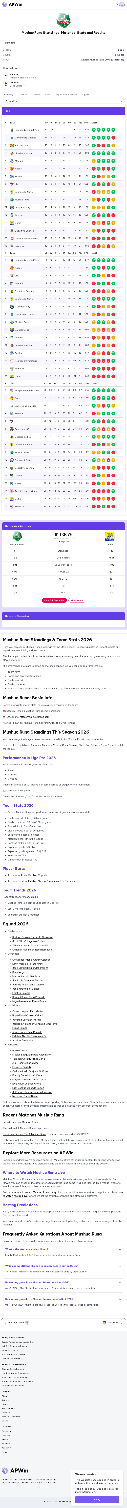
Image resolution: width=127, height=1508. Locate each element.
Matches (23, 94)
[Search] (117, 4)
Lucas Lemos (19, 1027)
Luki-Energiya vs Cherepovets (16, 1373)
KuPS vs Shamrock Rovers (14, 1346)
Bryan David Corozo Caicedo (28, 1015)
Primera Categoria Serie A (58, 1271)
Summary (8, 94)
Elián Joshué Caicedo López (28, 1087)
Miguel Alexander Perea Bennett (30, 1001)
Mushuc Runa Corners (65, 745)
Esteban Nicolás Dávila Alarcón (45, 881)
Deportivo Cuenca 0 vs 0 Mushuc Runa (24, 1134)
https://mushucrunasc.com (34, 716)
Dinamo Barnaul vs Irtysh (13, 1369)
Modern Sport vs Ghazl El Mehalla (17, 1381)
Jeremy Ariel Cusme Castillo (28, 984)
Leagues (6, 1435)
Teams (5, 1439)
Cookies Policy (105, 1488)
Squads (85, 94)
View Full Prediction (54, 600)
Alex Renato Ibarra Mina (25, 1062)
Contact (5, 1404)
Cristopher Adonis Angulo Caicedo (31, 959)
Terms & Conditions (11, 1417)
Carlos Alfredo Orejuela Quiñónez (31, 1071)
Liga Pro (65, 542)
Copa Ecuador (79, 1271)
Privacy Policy (8, 1408)
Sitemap (6, 1421)
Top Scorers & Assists (66, 94)
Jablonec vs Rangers (12, 1358)
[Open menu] (122, 4)
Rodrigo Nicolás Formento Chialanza (32, 937)
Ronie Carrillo (28, 875)
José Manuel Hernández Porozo (30, 967)
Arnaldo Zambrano (22, 1040)
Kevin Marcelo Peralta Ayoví (27, 963)
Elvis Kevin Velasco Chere (26, 1083)
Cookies (6, 1412)
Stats (47, 94)
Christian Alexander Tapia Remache (32, 949)
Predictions (7, 1431)
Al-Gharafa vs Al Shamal (13, 1385)
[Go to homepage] (12, 5)
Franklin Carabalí (21, 993)
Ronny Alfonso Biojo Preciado (28, 997)
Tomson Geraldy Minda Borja (28, 1058)
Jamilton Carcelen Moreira (27, 1019)
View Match (77, 600)
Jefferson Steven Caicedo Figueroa (32, 1092)
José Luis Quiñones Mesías (27, 980)
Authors (5, 1400)
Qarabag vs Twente (11, 1350)
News (4, 1452)
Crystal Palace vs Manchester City (18, 1342)
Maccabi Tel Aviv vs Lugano (14, 1354)
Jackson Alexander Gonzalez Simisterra (34, 1023)
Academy (6, 1448)
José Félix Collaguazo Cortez (28, 941)
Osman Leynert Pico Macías (27, 1011)
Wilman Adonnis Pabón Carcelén (30, 945)
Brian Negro (18, 972)
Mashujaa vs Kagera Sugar (14, 1377)
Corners (36, 94)
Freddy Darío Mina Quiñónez (28, 1075)
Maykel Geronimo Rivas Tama (29, 1079)
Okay (97, 1499)
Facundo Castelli (21, 1067)
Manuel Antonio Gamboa (26, 976)
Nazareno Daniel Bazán (25, 1096)
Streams (6, 1443)
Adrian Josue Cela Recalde (27, 1032)
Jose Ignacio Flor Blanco (26, 988)
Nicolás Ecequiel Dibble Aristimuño (31, 1054)
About (4, 1396)
